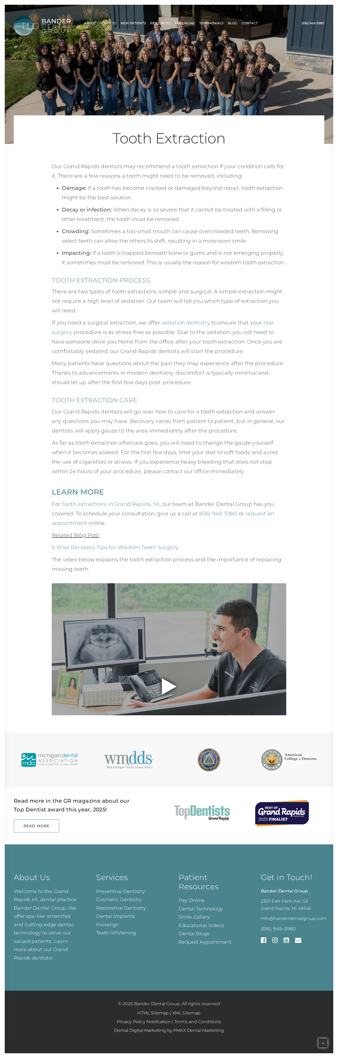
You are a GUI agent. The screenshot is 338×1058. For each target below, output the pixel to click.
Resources (160, 23)
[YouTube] (286, 941)
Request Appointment (205, 942)
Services (108, 23)
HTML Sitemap (153, 1012)
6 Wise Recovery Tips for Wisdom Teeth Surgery (115, 547)
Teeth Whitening (116, 933)
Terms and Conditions (197, 1021)
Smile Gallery (194, 917)
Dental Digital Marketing (140, 1030)
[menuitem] (89, 23)
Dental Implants (115, 916)
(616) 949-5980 (313, 23)
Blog (232, 23)
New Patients (133, 23)
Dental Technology (201, 909)
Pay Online (185, 23)
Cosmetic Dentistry (119, 899)
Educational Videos (201, 925)
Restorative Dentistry (121, 908)
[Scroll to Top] (322, 1042)
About (90, 23)
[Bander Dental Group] (42, 23)
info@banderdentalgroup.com (293, 918)
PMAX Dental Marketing (198, 1030)
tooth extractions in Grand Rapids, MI (111, 504)
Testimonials (211, 23)
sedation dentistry (186, 322)
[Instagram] (275, 941)
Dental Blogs (194, 934)
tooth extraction (262, 188)
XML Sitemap (186, 1012)
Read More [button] (36, 826)
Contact (250, 23)
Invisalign (107, 925)
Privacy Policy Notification (144, 1021)
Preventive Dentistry (120, 891)
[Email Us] (298, 941)
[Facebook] (263, 941)
